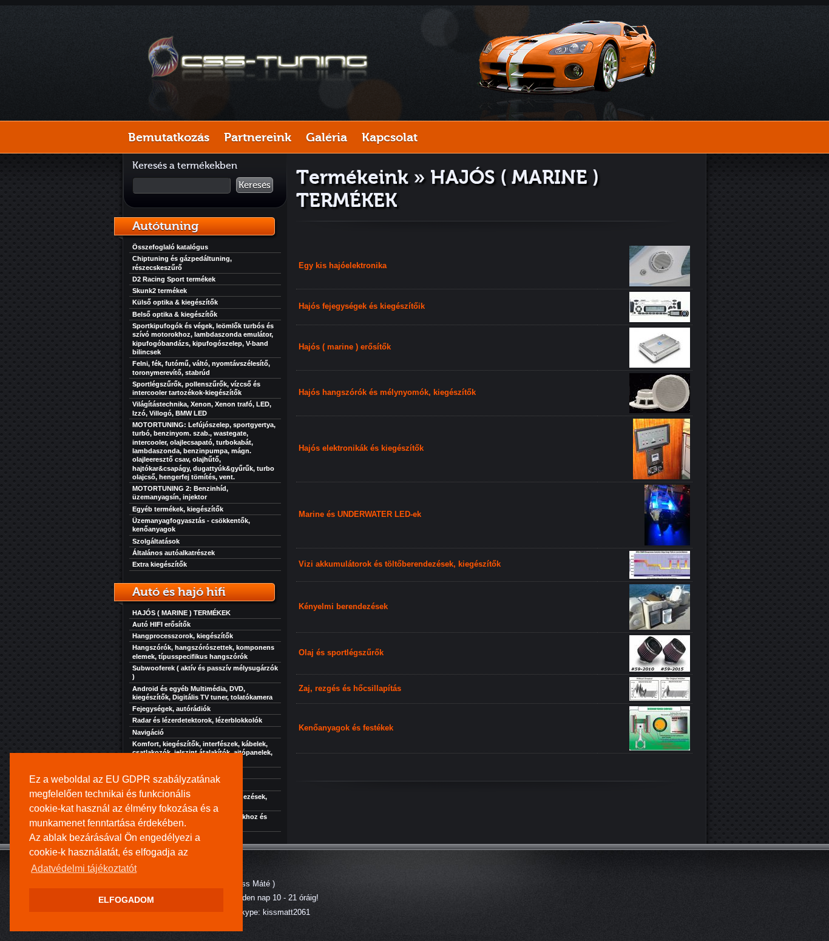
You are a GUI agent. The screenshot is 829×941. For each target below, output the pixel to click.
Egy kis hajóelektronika (343, 265)
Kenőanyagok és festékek (346, 727)
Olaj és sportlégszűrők (341, 652)
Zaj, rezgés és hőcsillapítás (350, 688)
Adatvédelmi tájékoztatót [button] (84, 868)
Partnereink (257, 137)
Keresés (255, 185)
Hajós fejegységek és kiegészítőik (362, 306)
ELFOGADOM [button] (126, 900)
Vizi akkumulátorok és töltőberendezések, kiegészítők (400, 563)
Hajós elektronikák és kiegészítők (361, 448)
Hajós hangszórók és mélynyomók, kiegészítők (387, 392)
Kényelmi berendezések (343, 606)
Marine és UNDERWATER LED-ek (360, 514)
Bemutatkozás (168, 137)
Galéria (326, 137)
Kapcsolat (390, 137)
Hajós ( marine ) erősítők (345, 346)
